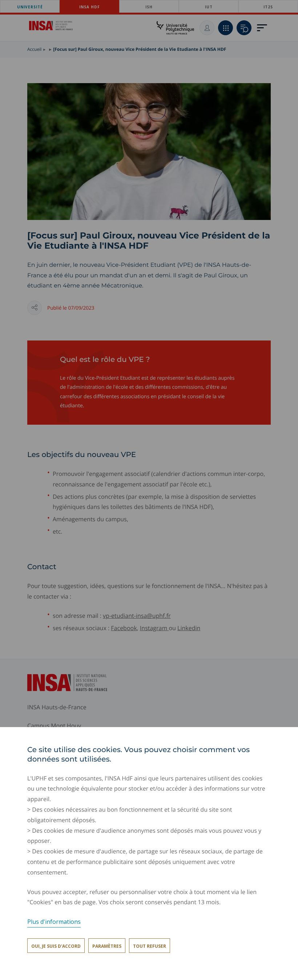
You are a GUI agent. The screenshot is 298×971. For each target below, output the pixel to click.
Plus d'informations (54, 922)
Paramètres (106, 946)
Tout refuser (149, 946)
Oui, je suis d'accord (56, 946)
